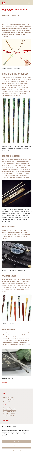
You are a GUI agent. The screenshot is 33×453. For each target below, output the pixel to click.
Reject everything (16, 450)
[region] (16, 438)
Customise (16, 446)
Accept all (16, 441)
